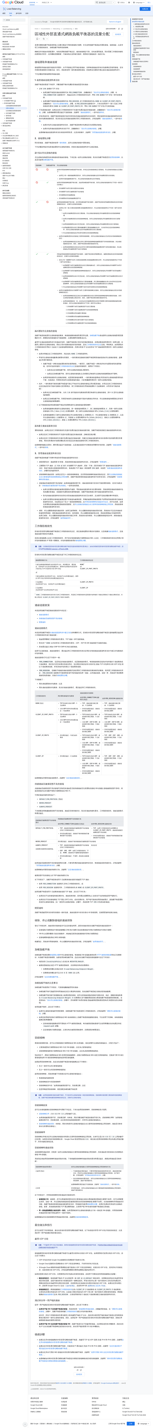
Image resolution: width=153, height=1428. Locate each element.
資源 (26, 13)
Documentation (45, 29)
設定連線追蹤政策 (73, 778)
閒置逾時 (103, 462)
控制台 (122, 2)
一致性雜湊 (62, 143)
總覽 (3, 13)
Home (36, 29)
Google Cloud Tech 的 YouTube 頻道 (134, 1415)
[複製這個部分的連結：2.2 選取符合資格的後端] (59, 331)
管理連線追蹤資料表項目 (101, 132)
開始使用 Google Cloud (99, 1405)
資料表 (101, 112)
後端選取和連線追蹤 (86, 1309)
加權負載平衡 (48, 160)
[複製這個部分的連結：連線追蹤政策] (52, 605)
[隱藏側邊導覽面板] (25, 1424)
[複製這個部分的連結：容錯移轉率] (47, 1132)
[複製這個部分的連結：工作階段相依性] (54, 526)
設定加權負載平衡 (51, 977)
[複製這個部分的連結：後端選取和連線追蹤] (59, 62)
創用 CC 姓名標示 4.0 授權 (64, 1383)
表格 (46, 447)
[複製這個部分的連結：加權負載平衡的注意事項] (60, 983)
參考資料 (19, 13)
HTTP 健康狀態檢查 (104, 955)
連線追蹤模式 (86, 112)
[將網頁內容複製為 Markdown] (44, 39)
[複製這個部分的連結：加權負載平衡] (52, 949)
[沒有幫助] (122, 28)
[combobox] (105, 2)
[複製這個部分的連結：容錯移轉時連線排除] (55, 1148)
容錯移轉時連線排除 (46, 1124)
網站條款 (49, 1423)
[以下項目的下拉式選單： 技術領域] (37, 2)
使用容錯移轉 (115, 157)
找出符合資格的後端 (101, 92)
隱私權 (42, 1423)
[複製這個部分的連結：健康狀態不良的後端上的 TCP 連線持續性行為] (71, 875)
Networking (56, 29)
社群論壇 (64, 1402)
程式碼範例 (95, 1408)
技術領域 (32, 2)
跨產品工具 (45, 2)
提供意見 (118, 34)
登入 (149, 2)
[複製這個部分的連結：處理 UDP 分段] (50, 1239)
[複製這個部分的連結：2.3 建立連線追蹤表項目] (59, 426)
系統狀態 (64, 1412)
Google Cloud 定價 (36, 1405)
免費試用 (145, 9)
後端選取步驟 (81, 541)
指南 (10, 13)
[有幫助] (119, 28)
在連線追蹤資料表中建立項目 (60, 633)
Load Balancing (14, 9)
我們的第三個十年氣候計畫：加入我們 (83, 1423)
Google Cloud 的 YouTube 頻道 (132, 1412)
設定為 (96, 1286)
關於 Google (34, 1423)
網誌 (123, 1402)
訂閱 (130, 1424)
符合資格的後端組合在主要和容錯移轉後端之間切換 (94, 504)
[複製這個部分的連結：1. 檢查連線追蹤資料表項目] (62, 80)
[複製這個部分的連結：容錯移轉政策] (49, 1105)
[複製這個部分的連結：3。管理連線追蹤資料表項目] (63, 453)
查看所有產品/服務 (36, 1402)
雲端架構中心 (96, 1412)
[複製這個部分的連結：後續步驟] (47, 1334)
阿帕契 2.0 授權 (87, 1383)
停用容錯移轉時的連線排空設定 (96, 502)
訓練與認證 (95, 1415)
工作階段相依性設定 (93, 345)
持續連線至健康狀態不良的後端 (54, 486)
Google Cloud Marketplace (39, 1408)
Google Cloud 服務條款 (61, 1423)
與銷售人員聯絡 (35, 1412)
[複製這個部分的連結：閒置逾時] (45, 908)
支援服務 (64, 1405)
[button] (13, 49)
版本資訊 (64, 1408)
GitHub (94, 1402)
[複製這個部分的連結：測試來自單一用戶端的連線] (62, 1300)
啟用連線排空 (66, 518)
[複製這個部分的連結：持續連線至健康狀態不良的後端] (66, 784)
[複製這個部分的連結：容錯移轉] (47, 1038)
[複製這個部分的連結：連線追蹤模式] (49, 628)
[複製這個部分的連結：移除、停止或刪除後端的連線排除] (74, 920)
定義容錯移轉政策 (81, 1217)
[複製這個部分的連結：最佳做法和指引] (54, 1225)
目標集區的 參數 (56, 549)
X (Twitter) (125, 1408)
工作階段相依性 (66, 1289)
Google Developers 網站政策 (110, 1383)
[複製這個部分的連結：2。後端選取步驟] (52, 138)
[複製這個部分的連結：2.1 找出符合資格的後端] (59, 153)
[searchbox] (14, 20)
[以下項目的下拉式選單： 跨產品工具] (51, 2)
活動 (123, 1405)
